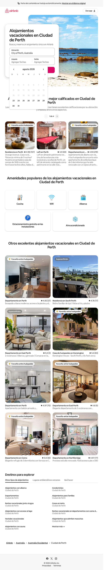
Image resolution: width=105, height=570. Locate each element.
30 (13, 106)
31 (18, 106)
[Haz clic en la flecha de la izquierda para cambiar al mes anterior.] (14, 69)
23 (14, 100)
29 (44, 100)
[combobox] (32, 53)
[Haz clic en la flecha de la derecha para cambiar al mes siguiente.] (43, 69)
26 (29, 100)
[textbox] (20, 62)
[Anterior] (46, 116)
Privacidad (46, 565)
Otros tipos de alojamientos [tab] (17, 480)
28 (39, 100)
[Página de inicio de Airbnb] (11, 11)
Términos (57, 565)
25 (24, 100)
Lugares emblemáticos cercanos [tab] (46, 480)
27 (34, 100)
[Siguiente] (57, 116)
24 (19, 100)
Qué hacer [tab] (68, 480)
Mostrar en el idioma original (74, 3)
